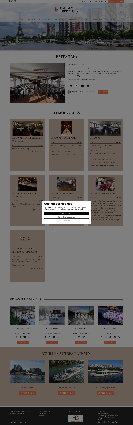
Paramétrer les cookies (66, 217)
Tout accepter (66, 213)
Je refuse (66, 220)
